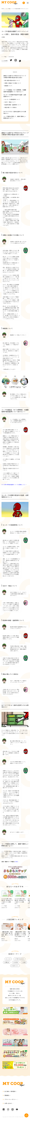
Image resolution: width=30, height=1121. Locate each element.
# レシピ (8, 959)
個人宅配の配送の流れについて (12, 80)
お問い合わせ (8, 1103)
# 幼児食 (15, 962)
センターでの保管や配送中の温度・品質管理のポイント (15, 95)
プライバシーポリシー (10, 1099)
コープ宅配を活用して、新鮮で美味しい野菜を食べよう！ (15, 117)
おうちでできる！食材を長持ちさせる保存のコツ (15, 112)
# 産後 (24, 962)
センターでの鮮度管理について (12, 99)
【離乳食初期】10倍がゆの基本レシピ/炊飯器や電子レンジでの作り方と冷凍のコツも (20, 934)
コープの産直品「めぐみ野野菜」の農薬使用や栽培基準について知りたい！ (15, 91)
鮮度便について (8, 86)
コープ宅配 (8, 8)
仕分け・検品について (10, 102)
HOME (3, 8)
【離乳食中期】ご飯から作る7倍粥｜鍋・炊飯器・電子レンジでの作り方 (7, 934)
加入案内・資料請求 (10, 1091)
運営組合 (6, 1095)
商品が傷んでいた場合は (10, 107)
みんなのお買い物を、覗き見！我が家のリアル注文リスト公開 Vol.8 (7, 901)
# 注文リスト (15, 965)
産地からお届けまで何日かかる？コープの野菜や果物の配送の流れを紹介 (15, 76)
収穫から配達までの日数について (13, 83)
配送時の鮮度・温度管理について (13, 105)
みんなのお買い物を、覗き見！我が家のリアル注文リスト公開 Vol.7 (20, 901)
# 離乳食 (6, 962)
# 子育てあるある (19, 959)
